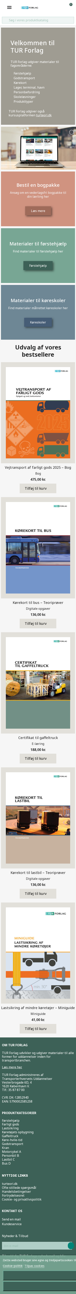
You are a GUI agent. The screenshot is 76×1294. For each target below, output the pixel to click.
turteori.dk (44, 115)
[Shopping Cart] (69, 7)
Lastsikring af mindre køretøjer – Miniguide (38, 1007)
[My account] (63, 7)
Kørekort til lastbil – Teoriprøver (38, 872)
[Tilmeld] (71, 1245)
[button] (38, 488)
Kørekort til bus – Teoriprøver (38, 602)
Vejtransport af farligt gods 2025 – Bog (38, 467)
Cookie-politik (13, 1266)
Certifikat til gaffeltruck (38, 737)
